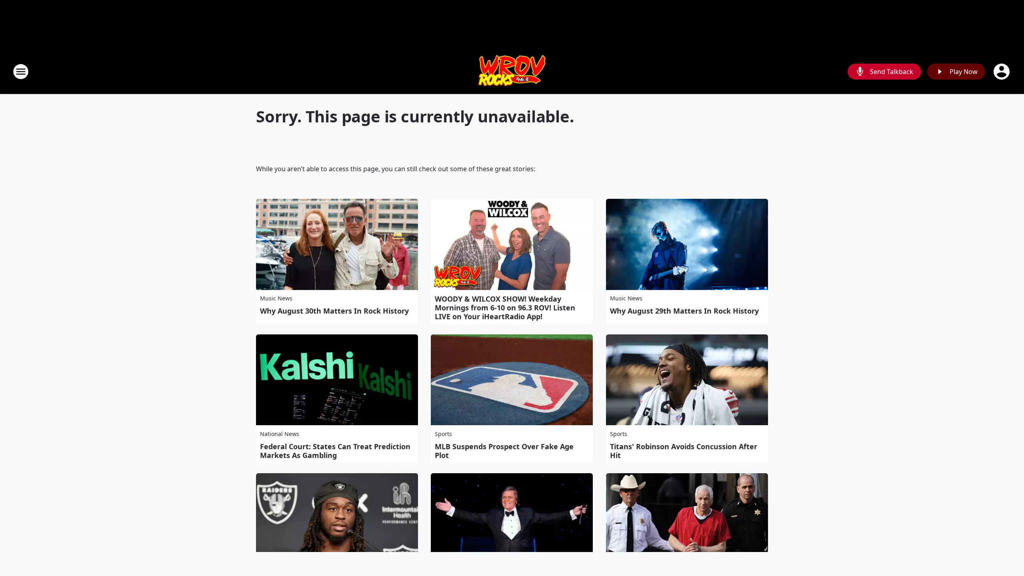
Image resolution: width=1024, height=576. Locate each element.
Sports (443, 434)
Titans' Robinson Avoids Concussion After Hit (683, 451)
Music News (276, 298)
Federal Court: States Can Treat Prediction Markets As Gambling (335, 451)
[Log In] (1002, 72)
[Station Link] (512, 71)
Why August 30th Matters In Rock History (334, 310)
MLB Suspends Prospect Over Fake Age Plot (504, 451)
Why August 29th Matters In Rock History (684, 310)
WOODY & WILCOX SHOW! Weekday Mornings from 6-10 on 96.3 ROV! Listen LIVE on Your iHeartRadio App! (505, 307)
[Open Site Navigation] (21, 72)
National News (279, 434)
